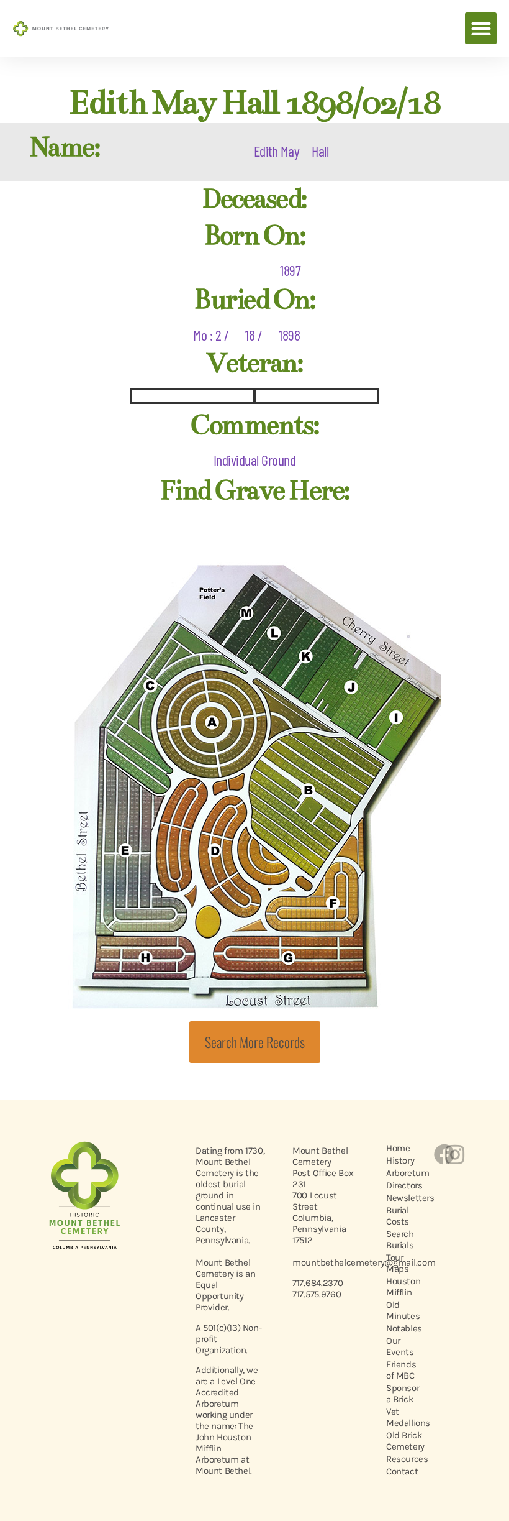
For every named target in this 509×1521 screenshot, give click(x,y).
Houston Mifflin (403, 1286)
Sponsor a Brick (402, 1393)
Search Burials (400, 1239)
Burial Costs (397, 1216)
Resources (403, 1458)
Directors (403, 1185)
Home (398, 1148)
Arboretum (403, 1173)
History (400, 1160)
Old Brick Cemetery (403, 1441)
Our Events (400, 1346)
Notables (403, 1328)
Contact (402, 1471)
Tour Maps (397, 1263)
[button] (481, 28)
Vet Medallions (403, 1417)
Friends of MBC (401, 1370)
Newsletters (403, 1197)
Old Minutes (403, 1310)
